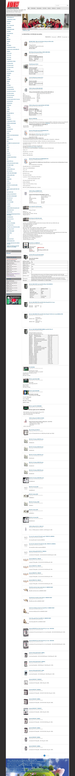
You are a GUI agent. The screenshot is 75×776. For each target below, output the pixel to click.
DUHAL (8, 181)
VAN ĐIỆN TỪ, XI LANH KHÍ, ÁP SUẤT (13, 143)
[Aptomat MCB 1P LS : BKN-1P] (26, 581)
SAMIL (8, 107)
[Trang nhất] (28, 8)
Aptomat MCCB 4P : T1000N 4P (35, 679)
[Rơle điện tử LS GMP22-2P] (26, 245)
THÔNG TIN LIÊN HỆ (11, 257)
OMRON (8, 35)
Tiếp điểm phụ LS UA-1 (33, 64)
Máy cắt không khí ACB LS (34, 429)
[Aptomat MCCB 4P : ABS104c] (26, 692)
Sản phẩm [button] (39, 8)
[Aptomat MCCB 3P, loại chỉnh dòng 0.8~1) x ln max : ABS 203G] (26, 632)
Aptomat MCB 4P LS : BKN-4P (35, 558)
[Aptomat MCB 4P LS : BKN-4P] (26, 560)
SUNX (8, 83)
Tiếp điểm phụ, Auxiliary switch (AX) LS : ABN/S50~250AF (40, 597)
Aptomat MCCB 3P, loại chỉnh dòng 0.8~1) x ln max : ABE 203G (41, 640)
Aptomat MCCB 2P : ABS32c (34, 737)
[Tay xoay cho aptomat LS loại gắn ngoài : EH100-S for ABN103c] (26, 538)
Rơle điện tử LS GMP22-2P (34, 242)
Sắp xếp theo (48, 36)
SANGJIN (8, 204)
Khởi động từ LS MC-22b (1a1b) (35, 218)
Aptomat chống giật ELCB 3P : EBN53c (37, 652)
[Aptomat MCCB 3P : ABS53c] (26, 721)
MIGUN (8, 111)
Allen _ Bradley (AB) (10, 25)
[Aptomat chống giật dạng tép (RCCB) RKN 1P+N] (26, 133)
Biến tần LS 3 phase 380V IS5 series (36, 439)
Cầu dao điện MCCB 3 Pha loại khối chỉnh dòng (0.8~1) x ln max (42, 302)
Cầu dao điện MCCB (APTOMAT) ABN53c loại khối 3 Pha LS (41, 329)
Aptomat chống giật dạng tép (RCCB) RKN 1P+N (38, 130)
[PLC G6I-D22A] (26, 369)
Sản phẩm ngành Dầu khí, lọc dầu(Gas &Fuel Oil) (13, 243)
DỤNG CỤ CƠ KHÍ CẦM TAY (11, 194)
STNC (8, 151)
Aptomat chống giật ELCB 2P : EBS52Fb (37, 661)
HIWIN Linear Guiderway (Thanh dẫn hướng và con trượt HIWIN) (13, 246)
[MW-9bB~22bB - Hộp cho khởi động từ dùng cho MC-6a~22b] (26, 44)
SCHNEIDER (9, 27)
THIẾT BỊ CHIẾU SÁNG (10, 175)
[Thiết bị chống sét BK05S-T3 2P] (26, 193)
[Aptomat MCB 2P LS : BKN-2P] (26, 574)
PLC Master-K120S (10, 65)
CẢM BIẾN (8, 79)
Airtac (8, 149)
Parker (8, 147)
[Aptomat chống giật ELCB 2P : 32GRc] (26, 673)
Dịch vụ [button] (53, 8)
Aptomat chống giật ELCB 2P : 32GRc (36, 670)
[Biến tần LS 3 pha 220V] (26, 488)
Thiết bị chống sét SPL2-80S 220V (36, 88)
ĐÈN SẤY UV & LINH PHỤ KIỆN (12, 185)
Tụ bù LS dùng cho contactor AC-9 (36, 77)
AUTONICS (9, 31)
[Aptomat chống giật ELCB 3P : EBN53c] (26, 655)
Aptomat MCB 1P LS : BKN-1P (35, 580)
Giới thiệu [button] (33, 8)
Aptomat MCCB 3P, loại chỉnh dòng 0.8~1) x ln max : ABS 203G (41, 628)
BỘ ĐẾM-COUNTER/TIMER (11, 123)
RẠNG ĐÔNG (9, 179)
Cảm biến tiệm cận (10, 87)
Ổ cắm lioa (8, 167)
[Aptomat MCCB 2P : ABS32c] (26, 739)
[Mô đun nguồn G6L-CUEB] (26, 380)
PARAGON (9, 183)
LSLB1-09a (47, 123)
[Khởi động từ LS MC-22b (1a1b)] (26, 219)
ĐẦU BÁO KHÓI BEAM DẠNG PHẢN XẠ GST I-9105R (13, 214)
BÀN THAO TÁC (9, 171)
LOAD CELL (9, 131)
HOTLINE (9, 279)
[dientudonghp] (12, 5)
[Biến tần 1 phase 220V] (26, 496)
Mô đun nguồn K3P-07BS (34, 390)
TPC (7, 159)
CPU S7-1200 (9, 53)
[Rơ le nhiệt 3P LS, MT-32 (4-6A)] (26, 207)
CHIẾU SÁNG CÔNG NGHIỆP (12, 173)
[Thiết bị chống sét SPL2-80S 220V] (26, 90)
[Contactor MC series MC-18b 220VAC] (26, 257)
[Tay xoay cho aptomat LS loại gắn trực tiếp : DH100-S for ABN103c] (26, 545)
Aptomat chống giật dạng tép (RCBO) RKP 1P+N (38, 158)
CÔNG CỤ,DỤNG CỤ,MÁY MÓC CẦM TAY (13, 189)
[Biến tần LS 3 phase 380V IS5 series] (26, 441)
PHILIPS (8, 177)
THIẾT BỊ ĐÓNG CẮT (10, 17)
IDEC (8, 37)
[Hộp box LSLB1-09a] (26, 121)
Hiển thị (59, 36)
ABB (8, 43)
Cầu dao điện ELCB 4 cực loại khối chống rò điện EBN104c (41, 284)
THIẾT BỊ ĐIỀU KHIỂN (10, 29)
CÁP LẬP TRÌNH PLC (10, 71)
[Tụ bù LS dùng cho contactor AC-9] (26, 80)
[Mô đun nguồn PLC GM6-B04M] (26, 407)
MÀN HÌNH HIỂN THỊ (10, 113)
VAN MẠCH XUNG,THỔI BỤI (11, 157)
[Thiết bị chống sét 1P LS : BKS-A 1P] (26, 529)
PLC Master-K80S (10, 63)
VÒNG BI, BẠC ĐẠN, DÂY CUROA (12, 163)
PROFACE (8, 117)
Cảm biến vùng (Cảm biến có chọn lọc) (13, 99)
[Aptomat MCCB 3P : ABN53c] (26, 730)
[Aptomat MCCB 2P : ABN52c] (26, 748)
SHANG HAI (9, 105)
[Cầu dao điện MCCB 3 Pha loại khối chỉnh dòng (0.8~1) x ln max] (26, 304)
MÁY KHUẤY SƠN (10, 192)
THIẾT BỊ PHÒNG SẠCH (11, 169)
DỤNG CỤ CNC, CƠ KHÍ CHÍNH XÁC (13, 49)
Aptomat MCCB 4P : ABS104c (35, 689)
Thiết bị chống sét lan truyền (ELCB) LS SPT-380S (39, 105)
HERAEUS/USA (9, 103)
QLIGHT (8, 137)
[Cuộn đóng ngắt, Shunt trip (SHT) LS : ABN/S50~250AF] (26, 621)
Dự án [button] (49, 8)
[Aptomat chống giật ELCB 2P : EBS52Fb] (26, 664)
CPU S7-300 (9, 55)
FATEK (8, 77)
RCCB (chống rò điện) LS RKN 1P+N (42, 134)
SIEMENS (8, 41)
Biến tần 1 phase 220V (33, 494)
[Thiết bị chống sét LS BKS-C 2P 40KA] (26, 421)
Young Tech (9, 155)
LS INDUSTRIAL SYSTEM (11, 19)
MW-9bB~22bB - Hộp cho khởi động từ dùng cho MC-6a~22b (41, 41)
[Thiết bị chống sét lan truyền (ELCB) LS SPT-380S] (26, 108)
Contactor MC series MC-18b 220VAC (36, 254)
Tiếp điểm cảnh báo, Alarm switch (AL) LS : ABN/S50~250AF (41, 587)
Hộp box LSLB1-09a (33, 118)
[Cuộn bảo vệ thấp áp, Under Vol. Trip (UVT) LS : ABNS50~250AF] (26, 611)
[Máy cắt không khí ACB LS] (26, 432)
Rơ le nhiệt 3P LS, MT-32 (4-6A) (35, 206)
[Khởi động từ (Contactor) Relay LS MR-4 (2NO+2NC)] (26, 54)
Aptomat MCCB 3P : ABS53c (34, 718)
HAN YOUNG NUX (10, 33)
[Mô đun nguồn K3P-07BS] (26, 392)
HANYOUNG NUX (10, 101)
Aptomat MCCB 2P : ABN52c (34, 746)
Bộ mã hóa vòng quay (10, 95)
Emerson (8, 153)
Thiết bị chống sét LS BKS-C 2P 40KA (36, 418)
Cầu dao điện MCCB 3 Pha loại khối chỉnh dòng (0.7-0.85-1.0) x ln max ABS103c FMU (46, 314)
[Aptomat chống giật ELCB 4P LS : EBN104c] (26, 553)
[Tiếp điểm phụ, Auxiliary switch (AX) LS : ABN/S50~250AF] (26, 600)
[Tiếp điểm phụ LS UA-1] (26, 66)
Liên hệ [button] (58, 8)
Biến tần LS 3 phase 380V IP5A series (36, 477)
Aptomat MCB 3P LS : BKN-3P (35, 565)
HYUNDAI (8, 23)
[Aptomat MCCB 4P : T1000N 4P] (26, 682)
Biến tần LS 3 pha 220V (33, 486)
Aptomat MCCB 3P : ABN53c (34, 727)
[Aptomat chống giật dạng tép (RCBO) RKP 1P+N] (26, 161)
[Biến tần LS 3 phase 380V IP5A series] (26, 480)
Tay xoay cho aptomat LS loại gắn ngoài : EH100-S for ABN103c (41, 536)
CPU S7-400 (9, 57)
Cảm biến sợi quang (10, 93)
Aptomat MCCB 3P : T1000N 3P (35, 708)
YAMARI (8, 109)
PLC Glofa (8, 69)
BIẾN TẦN (8, 39)
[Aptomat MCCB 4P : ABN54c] (26, 701)
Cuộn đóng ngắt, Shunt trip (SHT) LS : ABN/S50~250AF (40, 618)
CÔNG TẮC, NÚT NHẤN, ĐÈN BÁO (12, 135)
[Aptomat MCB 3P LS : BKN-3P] (26, 567)
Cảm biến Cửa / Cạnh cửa (11, 91)
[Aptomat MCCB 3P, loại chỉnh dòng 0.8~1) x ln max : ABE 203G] (26, 644)
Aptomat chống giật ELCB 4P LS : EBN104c (37, 551)
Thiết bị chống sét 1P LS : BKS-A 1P (36, 526)
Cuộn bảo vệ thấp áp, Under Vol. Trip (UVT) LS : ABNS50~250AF (41, 607)
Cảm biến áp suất (10, 97)
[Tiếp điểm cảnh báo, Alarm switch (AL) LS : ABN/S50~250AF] (26, 590)
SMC (8, 145)
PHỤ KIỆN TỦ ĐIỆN (10, 165)
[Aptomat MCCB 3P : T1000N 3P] (26, 711)
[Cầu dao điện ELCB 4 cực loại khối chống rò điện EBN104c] (26, 286)
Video (8, 294)
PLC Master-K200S (10, 67)
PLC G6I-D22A (32, 367)
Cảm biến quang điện (10, 89)
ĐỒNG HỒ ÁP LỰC (10, 161)
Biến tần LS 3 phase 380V (34, 501)
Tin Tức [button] (44, 8)
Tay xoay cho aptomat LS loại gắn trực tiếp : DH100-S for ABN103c (42, 543)
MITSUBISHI (9, 21)
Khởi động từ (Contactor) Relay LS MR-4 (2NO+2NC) (39, 52)
